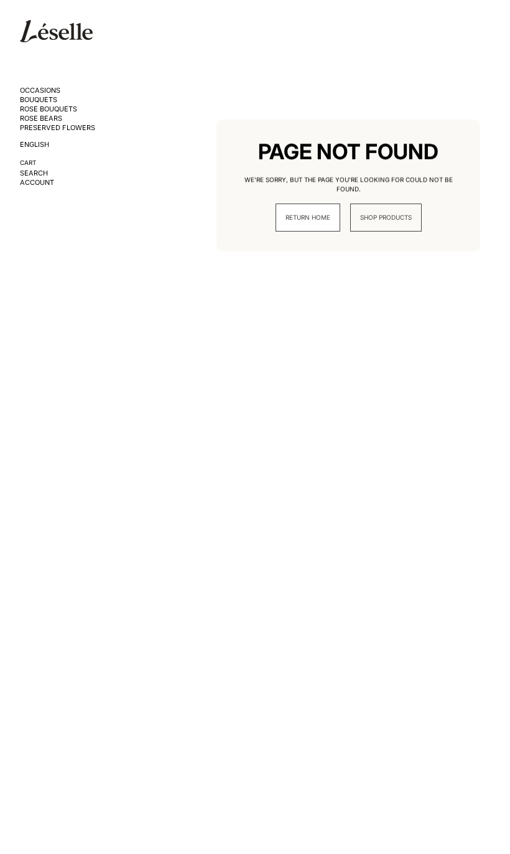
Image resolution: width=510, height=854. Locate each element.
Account (37, 182)
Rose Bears (41, 118)
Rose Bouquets (48, 109)
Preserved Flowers (57, 127)
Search (34, 173)
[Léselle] (56, 31)
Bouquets (38, 99)
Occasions (40, 90)
